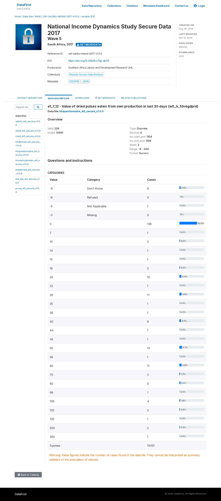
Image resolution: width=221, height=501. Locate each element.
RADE (38, 16)
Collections (114, 5)
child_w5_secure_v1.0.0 (28, 136)
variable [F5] (88, 16)
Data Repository (92, 5)
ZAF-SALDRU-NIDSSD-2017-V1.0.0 (61, 16)
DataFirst (24, 5)
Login (201, 5)
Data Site (28, 16)
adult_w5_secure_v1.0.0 (28, 130)
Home (18, 16)
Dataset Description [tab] (30, 98)
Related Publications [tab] (133, 98)
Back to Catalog (29, 474)
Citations (132, 5)
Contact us (181, 5)
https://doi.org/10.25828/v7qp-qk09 (88, 60)
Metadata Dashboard (156, 5)
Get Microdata (90, 44)
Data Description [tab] (58, 98)
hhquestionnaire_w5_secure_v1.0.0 (81, 111)
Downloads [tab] (82, 98)
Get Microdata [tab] (106, 98)
